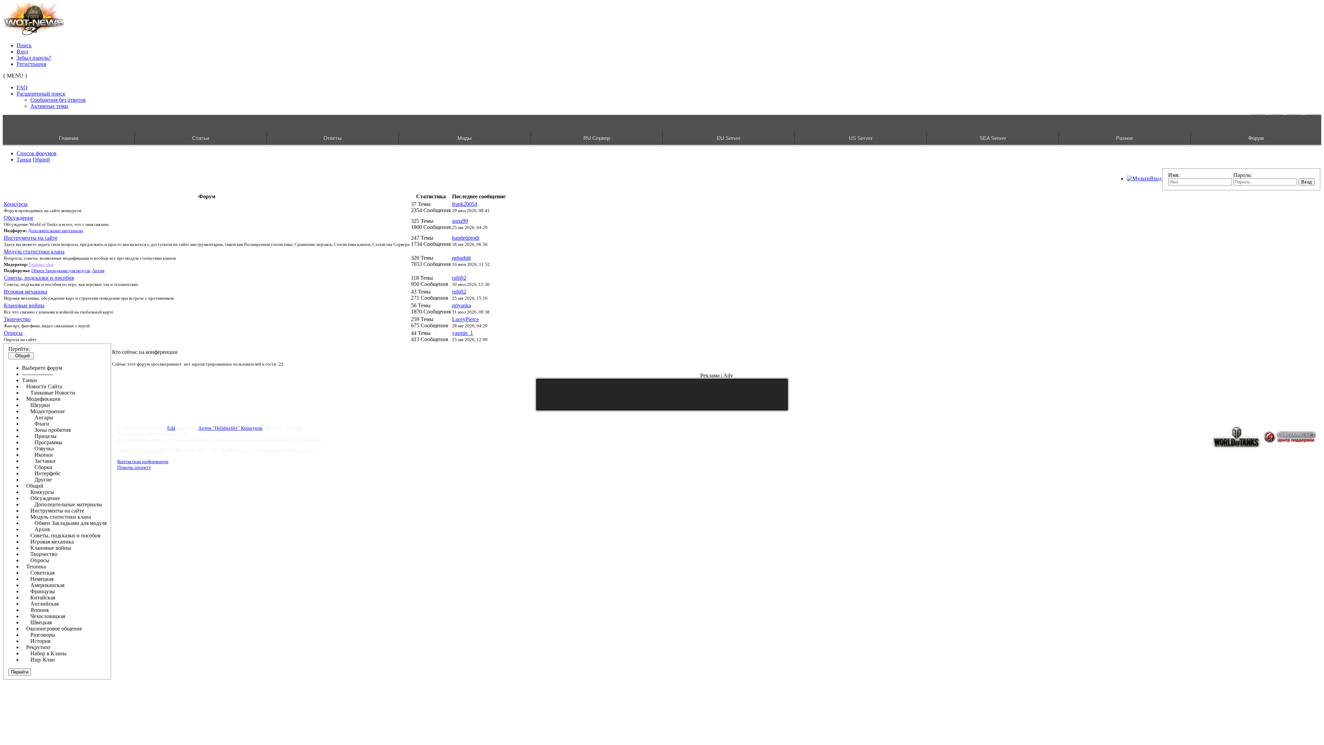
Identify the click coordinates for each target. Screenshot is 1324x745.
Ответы (332, 138)
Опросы (13, 333)
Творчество (17, 319)
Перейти (19, 672)
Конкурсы (16, 204)
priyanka (461, 305)
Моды (465, 138)
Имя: (1174, 175)
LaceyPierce (465, 319)
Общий (41, 159)
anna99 (460, 221)
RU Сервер (596, 138)
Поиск (24, 45)
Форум (1256, 138)
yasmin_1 (462, 333)
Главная (68, 138)
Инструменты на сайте (31, 238)
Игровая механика (25, 292)
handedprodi (465, 238)
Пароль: (1242, 175)
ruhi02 (459, 278)
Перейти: (19, 349)
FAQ (22, 87)
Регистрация (31, 64)
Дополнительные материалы (55, 230)
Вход (22, 51)
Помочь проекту (134, 467)
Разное (1124, 138)
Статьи (200, 138)
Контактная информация (142, 461)
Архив (98, 270)
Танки (24, 159)
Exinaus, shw (41, 264)
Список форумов (37, 153)
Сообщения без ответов (58, 100)
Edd (171, 428)
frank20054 (464, 204)
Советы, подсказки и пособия (39, 278)
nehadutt (461, 258)
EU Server (729, 138)
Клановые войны (24, 305)
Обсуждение (18, 218)
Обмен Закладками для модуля (60, 270)
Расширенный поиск (41, 94)
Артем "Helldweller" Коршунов (230, 428)
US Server (861, 138)
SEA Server (993, 138)
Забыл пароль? (34, 58)
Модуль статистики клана (34, 252)
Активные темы (49, 106)
